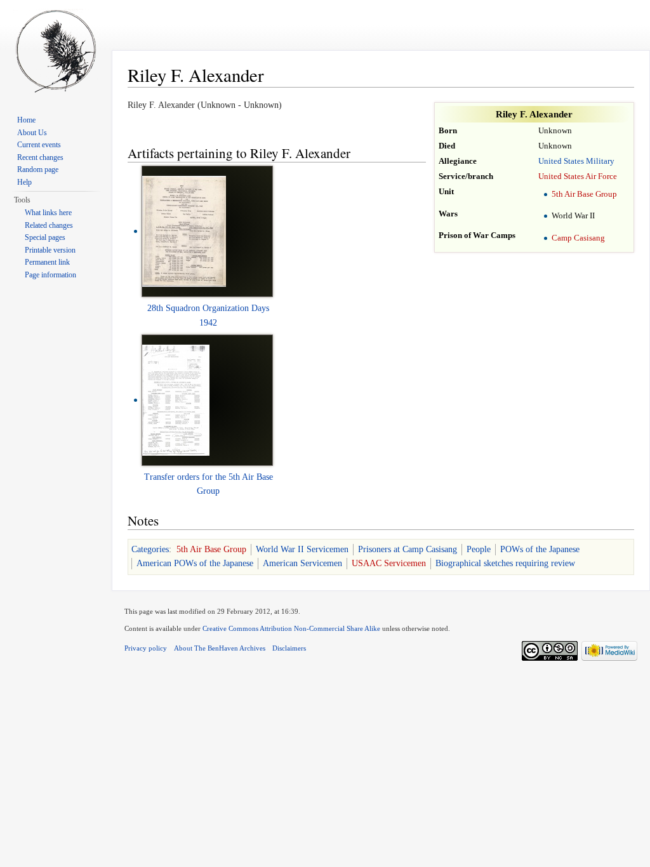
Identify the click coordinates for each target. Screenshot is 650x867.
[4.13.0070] (175, 399)
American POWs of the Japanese (194, 563)
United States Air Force (577, 176)
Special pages (45, 237)
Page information (50, 274)
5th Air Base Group (584, 194)
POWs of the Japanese (540, 549)
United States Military (576, 161)
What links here (48, 212)
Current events (39, 144)
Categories (150, 549)
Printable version (50, 250)
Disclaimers (289, 648)
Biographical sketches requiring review (505, 563)
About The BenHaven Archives (219, 648)
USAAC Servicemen (389, 563)
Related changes (49, 225)
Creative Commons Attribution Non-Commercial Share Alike (291, 628)
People (479, 549)
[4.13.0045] (184, 230)
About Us (32, 132)
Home (26, 120)
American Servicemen (302, 563)
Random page (37, 169)
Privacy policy (145, 648)
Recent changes (40, 157)
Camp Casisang (578, 238)
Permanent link (47, 262)
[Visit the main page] (56, 51)
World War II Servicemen (302, 549)
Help (24, 182)
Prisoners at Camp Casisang (407, 549)
